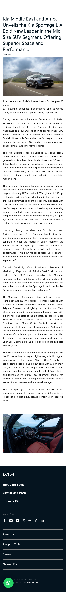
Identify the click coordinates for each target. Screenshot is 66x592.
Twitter (24, 520)
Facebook (5, 521)
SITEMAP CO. (32, 582)
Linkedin (42, 521)
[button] (8, 583)
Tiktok (36, 520)
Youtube (17, 521)
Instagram (11, 521)
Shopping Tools (13, 484)
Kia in (9, 514)
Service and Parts (15, 493)
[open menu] (5, 4)
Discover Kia (11, 501)
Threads (30, 520)
